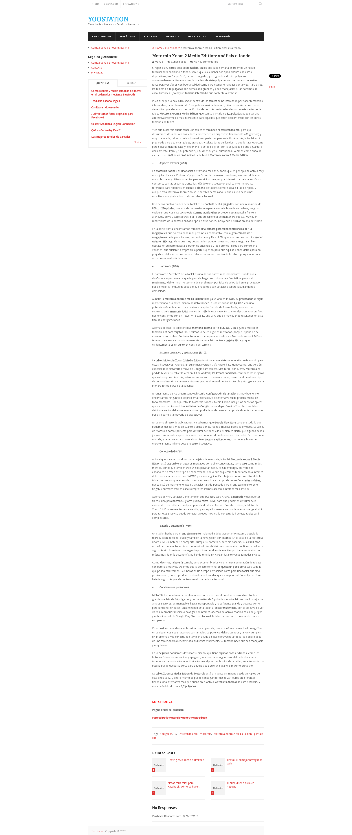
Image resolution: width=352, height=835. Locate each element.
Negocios (172, 36)
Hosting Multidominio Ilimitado (186, 760)
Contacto (111, 3)
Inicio (95, 3)
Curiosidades (101, 36)
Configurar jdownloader (105, 107)
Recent (134, 82)
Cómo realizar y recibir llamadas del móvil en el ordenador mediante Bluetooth (116, 92)
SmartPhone (197, 36)
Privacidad (131, 3)
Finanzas (150, 36)
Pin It (272, 87)
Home (159, 48)
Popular (104, 83)
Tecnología (222, 36)
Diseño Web (127, 36)
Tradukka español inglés (105, 101)
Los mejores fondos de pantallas (111, 136)
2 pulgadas (166, 734)
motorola (205, 734)
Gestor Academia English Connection (113, 124)
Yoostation (108, 18)
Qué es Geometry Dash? (105, 130)
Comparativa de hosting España (110, 47)
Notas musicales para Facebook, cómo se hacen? (184, 784)
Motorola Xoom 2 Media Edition (233, 734)
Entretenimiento (188, 734)
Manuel (159, 61)
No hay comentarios (206, 61)
